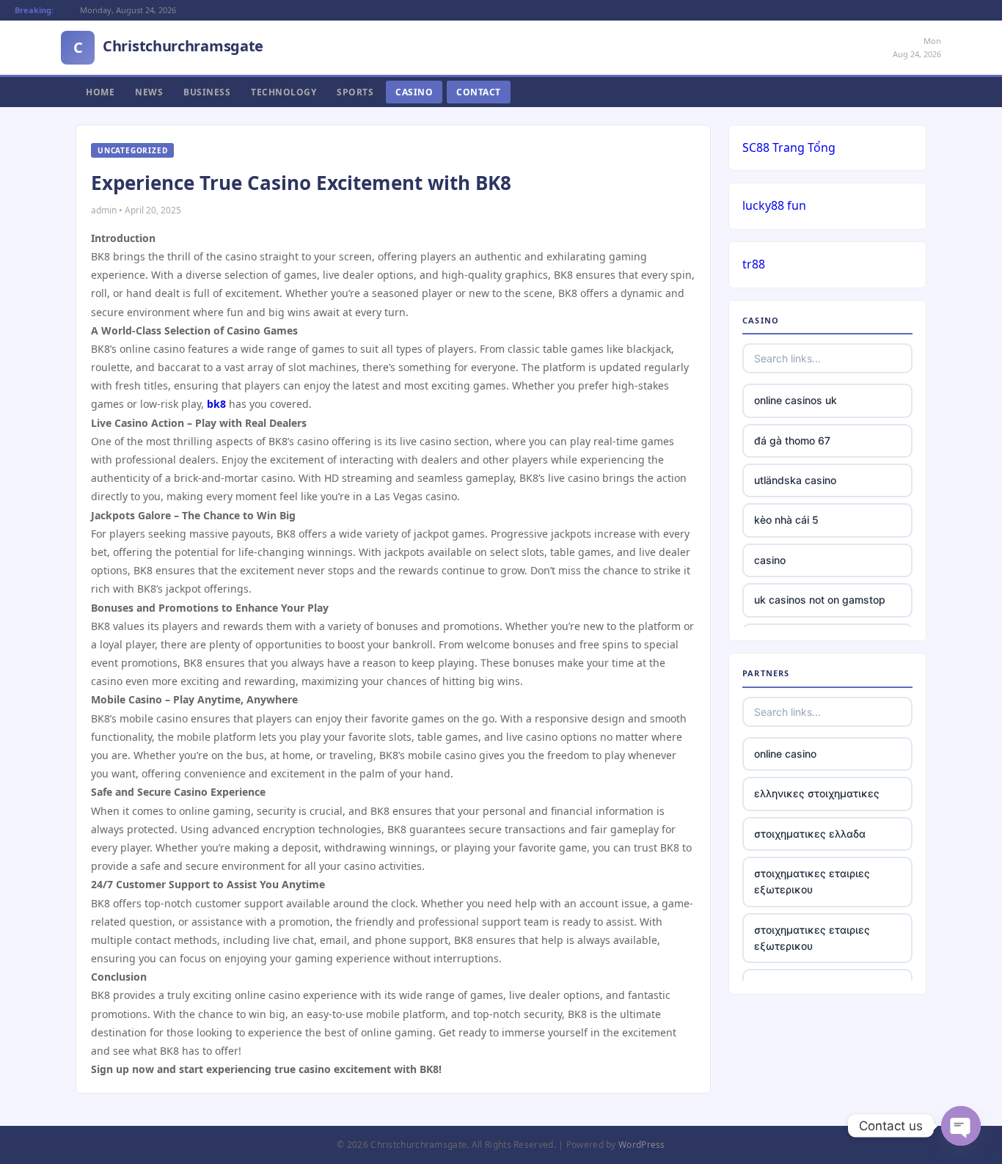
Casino (414, 92)
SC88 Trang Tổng (788, 147)
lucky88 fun (774, 205)
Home (100, 92)
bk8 (216, 404)
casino (770, 560)
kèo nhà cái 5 (786, 519)
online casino (785, 753)
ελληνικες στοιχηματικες (817, 793)
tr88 (753, 264)
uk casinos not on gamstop (819, 599)
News (149, 92)
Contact (478, 92)
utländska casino (795, 480)
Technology (283, 92)
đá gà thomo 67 (792, 440)
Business (206, 92)
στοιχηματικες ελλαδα (810, 833)
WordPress (641, 1144)
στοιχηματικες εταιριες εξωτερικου (812, 881)
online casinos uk (795, 400)
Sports (355, 92)
